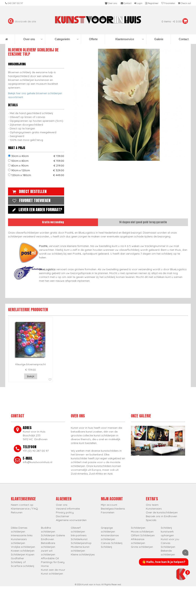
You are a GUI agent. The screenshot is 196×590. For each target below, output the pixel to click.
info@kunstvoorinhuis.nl (37, 462)
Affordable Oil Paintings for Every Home (53, 562)
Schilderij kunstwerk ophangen (167, 531)
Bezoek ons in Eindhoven (161, 516)
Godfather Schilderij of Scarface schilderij (22, 562)
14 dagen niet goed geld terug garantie (143, 222)
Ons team (152, 504)
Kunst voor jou (170, 539)
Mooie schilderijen (142, 531)
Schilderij (106, 547)
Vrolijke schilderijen (23, 547)
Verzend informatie (68, 508)
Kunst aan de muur (53, 569)
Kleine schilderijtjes (83, 554)
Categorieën (62, 39)
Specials (151, 520)
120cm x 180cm (37, 175)
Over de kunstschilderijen (162, 512)
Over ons (29, 39)
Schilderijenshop (81, 543)
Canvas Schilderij (111, 543)
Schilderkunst (79, 539)
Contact (183, 39)
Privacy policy (65, 512)
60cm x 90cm (37, 165)
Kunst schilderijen (52, 573)
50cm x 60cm (37, 160)
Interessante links (22, 535)
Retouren (16, 512)
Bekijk (30, 376)
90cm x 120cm (37, 170)
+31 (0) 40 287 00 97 (36, 450)
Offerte (93, 39)
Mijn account (109, 504)
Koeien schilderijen (22, 550)
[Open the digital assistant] (181, 574)
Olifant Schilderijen (143, 535)
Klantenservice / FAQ (24, 508)
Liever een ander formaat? (40, 210)
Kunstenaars (154, 508)
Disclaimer (62, 516)
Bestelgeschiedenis (113, 508)
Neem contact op (22, 504)
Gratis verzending (53, 222)
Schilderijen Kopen (22, 554)
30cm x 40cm (37, 156)
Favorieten (107, 512)
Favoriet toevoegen (34, 200)
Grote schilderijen (142, 547)
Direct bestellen (33, 191)
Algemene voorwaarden (71, 520)
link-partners (79, 535)
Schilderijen (138, 527)
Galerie (158, 39)
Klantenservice (124, 39)
